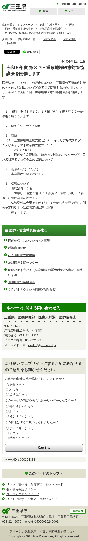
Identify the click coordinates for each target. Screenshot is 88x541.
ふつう (13, 389)
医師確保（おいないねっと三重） (30, 240)
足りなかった (18, 394)
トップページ (25, 24)
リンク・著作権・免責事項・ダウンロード (34, 484)
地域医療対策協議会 (51, 28)
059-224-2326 (28, 335)
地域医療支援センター (23, 262)
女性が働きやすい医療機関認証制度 (32, 289)
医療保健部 (49, 39)
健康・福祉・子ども (51, 24)
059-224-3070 (11, 521)
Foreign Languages (72, 3)
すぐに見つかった (21, 428)
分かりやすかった (21, 406)
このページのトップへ (46, 473)
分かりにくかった (21, 416)
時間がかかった (19, 438)
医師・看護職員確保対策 (19, 28)
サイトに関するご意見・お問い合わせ (31, 499)
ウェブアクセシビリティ (22, 494)
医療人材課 (69, 39)
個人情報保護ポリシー (21, 489)
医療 (71, 24)
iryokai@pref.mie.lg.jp (42, 345)
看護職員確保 (17, 248)
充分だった (16, 384)
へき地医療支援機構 (21, 255)
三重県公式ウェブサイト (14, 7)
